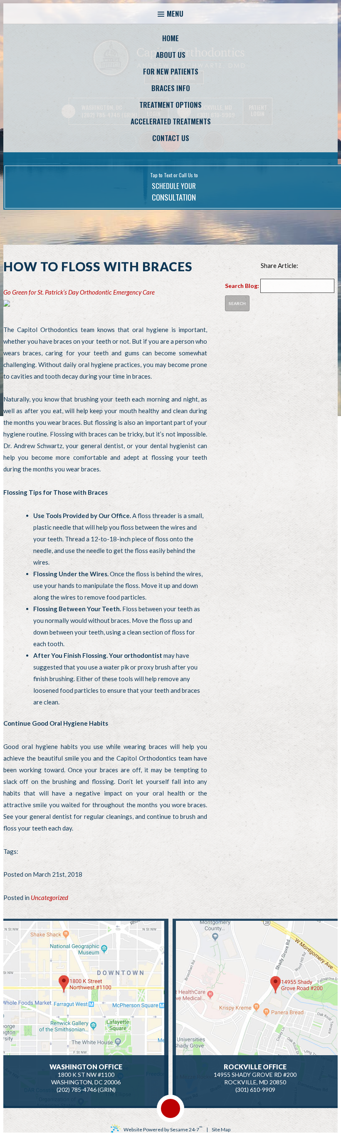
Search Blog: (242, 285)
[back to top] (170, 1108)
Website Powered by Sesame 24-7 (163, 1129)
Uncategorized (49, 897)
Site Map (221, 1129)
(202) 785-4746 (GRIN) (86, 1089)
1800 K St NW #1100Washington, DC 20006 (85, 1074)
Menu (175, 13)
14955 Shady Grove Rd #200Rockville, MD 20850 (255, 1074)
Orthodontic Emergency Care (117, 292)
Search (237, 303)
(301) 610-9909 (255, 1089)
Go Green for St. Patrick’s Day (41, 292)
